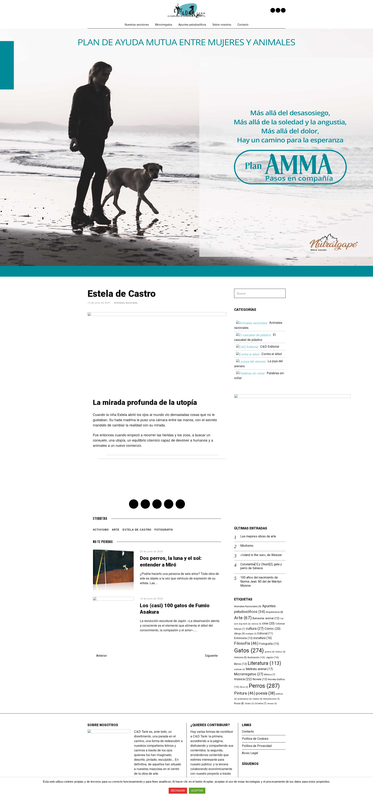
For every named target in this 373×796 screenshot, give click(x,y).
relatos (257, 698)
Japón (272, 657)
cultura (255, 628)
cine (268, 623)
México (269, 674)
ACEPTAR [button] (197, 790)
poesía (265, 693)
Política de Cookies (255, 739)
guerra (270, 651)
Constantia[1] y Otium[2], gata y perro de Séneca (261, 566)
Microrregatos (163, 24)
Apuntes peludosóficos (192, 24)
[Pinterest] (157, 504)
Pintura (244, 693)
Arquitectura (274, 612)
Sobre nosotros (221, 24)
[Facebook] (272, 10)
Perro (244, 687)
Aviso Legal (250, 753)
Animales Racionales (247, 606)
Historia (240, 657)
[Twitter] (278, 10)
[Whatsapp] (168, 504)
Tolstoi (249, 703)
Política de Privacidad (257, 746)
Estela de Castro (137, 529)
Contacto (242, 24)
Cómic (272, 629)
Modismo (246, 545)
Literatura (264, 663)
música (243, 679)
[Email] (283, 10)
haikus (280, 651)
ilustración (256, 657)
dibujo (239, 633)
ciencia (256, 624)
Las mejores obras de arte (258, 536)
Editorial (265, 633)
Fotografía (163, 529)
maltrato (239, 669)
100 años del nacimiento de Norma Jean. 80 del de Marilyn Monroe (260, 581)
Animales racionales (126, 302)
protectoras (245, 698)
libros (240, 664)
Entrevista (243, 638)
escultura (262, 638)
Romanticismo (271, 699)
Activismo (101, 529)
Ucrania (261, 703)
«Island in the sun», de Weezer (261, 555)
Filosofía (246, 643)
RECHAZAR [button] (178, 790)
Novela (260, 679)
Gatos (249, 650)
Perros (264, 686)
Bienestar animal (266, 618)
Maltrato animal (259, 669)
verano (272, 703)
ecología (251, 633)
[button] (281, 293)
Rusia (239, 703)
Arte (115, 529)
